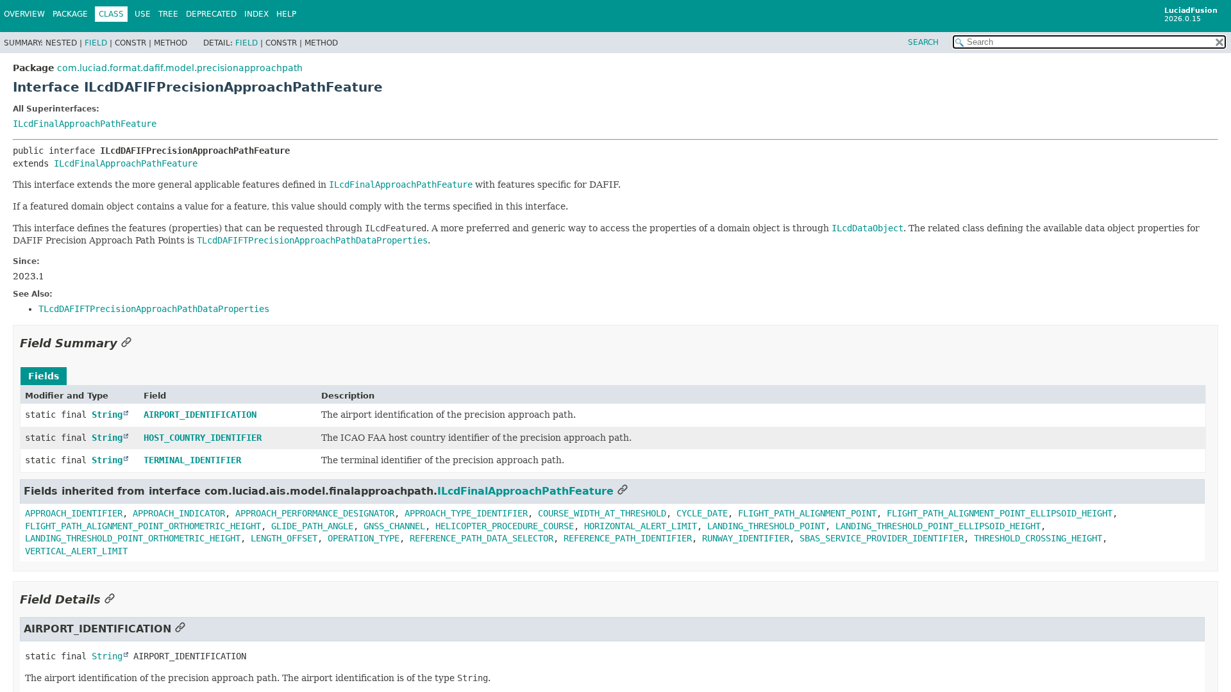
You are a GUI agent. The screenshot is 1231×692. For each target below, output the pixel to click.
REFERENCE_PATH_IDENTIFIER (628, 538)
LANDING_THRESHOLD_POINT (766, 526)
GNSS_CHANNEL (394, 526)
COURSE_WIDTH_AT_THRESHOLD (602, 513)
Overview (24, 14)
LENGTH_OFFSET (284, 538)
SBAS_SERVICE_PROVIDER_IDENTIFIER (882, 538)
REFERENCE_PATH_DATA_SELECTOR (481, 538)
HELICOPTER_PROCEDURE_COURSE (504, 526)
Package (70, 14)
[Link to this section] (126, 343)
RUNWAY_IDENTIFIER (745, 538)
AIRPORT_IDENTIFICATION (200, 414)
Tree (168, 14)
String (107, 414)
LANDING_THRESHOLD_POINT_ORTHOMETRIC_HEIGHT (132, 538)
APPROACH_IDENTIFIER (73, 513)
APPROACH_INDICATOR (179, 513)
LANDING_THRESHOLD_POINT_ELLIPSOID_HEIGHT (938, 526)
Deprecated (211, 14)
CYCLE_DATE (702, 513)
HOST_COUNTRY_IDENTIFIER (203, 437)
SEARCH (923, 42)
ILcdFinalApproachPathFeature (84, 124)
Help (286, 14)
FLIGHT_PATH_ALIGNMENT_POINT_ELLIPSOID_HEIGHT (999, 513)
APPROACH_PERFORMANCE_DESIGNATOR (314, 513)
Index (256, 14)
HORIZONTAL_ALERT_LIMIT (640, 526)
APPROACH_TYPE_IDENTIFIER (466, 513)
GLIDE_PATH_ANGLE (312, 526)
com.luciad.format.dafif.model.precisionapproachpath (180, 68)
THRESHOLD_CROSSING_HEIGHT (1038, 538)
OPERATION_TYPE (363, 538)
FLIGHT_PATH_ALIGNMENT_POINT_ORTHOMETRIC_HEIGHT (143, 526)
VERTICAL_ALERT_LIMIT (76, 551)
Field (96, 42)
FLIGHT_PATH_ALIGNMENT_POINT (807, 513)
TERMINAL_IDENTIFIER (192, 460)
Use (143, 14)
